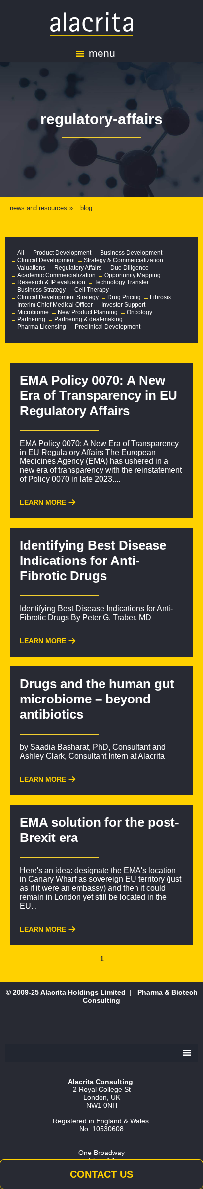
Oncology (139, 312)
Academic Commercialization (56, 275)
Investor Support (123, 304)
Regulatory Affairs (78, 267)
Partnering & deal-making (88, 319)
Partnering (31, 319)
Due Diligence (129, 267)
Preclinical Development (107, 326)
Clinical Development (46, 260)
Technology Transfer (121, 282)
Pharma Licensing (41, 326)
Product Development (62, 252)
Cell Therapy (91, 289)
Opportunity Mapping (132, 275)
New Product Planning (88, 312)
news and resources (38, 207)
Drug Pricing (124, 297)
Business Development (131, 252)
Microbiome (33, 312)
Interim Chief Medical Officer (55, 304)
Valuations (31, 267)
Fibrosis (160, 297)
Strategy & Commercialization (123, 260)
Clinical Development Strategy (58, 297)
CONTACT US (101, 1174)
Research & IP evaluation (51, 282)
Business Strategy (41, 289)
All (20, 252)
